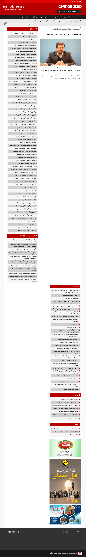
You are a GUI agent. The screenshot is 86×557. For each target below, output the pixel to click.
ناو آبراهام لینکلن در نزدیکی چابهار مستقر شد (25, 206)
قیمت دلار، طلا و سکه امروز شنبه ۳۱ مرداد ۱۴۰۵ (25, 39)
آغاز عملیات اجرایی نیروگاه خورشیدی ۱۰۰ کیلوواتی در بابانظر (22, 273)
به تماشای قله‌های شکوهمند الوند (70, 295)
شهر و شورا (35, 17)
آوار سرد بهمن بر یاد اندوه (72, 327)
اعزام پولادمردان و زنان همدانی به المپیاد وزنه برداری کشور (22, 266)
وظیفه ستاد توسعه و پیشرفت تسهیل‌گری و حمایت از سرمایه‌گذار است (60, 71)
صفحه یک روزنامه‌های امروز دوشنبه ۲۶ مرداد (25, 79)
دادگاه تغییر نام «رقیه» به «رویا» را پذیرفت (26, 154)
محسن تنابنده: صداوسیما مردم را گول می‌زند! (25, 76)
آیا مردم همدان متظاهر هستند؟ (71, 389)
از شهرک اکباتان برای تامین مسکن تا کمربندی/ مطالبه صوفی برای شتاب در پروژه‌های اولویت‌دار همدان (23, 245)
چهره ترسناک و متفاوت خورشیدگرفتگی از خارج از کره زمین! (22, 82)
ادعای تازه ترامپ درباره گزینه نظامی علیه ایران (25, 51)
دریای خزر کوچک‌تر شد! (30, 191)
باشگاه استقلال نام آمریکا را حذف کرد (27, 127)
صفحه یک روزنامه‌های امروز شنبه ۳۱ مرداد (26, 54)
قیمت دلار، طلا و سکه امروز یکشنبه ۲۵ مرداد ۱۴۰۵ (24, 103)
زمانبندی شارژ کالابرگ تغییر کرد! (29, 200)
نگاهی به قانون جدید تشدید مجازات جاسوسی (67, 348)
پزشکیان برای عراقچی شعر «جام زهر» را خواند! (25, 176)
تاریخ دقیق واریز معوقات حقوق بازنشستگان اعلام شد (24, 48)
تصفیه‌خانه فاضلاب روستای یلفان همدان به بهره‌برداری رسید (22, 276)
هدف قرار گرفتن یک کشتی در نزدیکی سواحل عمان (24, 215)
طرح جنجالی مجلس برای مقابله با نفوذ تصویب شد (24, 106)
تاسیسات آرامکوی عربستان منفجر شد (27, 163)
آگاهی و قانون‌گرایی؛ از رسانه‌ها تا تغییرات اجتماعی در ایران (65, 368)
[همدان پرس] (70, 9)
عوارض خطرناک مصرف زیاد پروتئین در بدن (26, 109)
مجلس (57, 17)
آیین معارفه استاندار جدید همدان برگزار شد (68, 411)
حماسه (51, 17)
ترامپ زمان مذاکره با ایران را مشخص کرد (26, 209)
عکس (17, 17)
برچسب (63, 21)
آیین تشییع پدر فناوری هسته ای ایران (69, 399)
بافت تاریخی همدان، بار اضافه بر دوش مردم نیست (66, 432)
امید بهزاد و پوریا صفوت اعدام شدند (27, 221)
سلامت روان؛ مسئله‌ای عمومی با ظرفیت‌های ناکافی (66, 345)
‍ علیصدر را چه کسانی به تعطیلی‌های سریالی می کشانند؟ (65, 309)
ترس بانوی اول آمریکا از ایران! (29, 69)
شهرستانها (44, 17)
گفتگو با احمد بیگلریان (73, 435)
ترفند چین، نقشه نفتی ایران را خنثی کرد (27, 142)
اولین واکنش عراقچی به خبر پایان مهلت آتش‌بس (25, 130)
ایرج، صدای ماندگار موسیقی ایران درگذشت (26, 136)
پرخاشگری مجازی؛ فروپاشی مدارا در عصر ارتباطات (67, 376)
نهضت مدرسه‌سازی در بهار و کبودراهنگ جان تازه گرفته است (64, 429)
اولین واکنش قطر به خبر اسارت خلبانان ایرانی (26, 115)
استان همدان (26, 17)
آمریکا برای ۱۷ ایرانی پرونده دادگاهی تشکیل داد (25, 63)
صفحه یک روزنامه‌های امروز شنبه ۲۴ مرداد (26, 133)
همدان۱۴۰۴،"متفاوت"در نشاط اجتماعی (69, 342)
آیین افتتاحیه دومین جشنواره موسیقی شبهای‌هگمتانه (66, 408)
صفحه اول (77, 17)
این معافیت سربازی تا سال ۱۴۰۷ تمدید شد (26, 185)
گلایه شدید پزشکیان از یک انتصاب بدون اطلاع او (25, 85)
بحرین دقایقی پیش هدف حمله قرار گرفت (26, 188)
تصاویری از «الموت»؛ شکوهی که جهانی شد (26, 230)
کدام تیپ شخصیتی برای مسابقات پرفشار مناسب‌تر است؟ (65, 317)
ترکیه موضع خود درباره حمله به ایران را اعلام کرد (25, 173)
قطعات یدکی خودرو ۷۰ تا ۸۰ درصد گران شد (26, 227)
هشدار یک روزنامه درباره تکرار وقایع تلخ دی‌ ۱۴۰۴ (24, 73)
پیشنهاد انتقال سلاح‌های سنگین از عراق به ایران (25, 45)
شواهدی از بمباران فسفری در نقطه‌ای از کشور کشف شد (23, 170)
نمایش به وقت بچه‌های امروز (71, 324)
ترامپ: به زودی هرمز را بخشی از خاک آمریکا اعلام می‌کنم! (22, 124)
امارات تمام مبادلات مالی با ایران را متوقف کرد (25, 57)
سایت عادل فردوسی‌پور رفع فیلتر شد (27, 42)
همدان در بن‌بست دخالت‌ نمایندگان (70, 361)
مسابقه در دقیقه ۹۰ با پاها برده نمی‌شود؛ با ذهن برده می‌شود (64, 306)
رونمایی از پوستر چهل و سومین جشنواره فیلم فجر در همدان (64, 405)
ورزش (64, 17)
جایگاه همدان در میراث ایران (71, 298)
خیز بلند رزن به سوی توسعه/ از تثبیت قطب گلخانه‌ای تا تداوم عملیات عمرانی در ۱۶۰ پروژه (23, 262)
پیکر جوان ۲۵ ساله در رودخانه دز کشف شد (26, 112)
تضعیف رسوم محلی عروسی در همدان (69, 382)
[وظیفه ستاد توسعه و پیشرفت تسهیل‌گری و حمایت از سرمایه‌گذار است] (60, 65)
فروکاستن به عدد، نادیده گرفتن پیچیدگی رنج (68, 339)
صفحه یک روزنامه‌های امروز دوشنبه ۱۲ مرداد (26, 224)
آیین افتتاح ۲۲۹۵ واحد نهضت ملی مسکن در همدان (24, 249)
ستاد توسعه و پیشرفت (51, 21)
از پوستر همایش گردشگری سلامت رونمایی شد (67, 402)
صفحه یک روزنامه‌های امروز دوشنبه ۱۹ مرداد (26, 160)
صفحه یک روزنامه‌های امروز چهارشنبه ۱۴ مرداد (25, 203)
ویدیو (76, 395)
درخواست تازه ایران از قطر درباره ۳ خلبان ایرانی (25, 100)
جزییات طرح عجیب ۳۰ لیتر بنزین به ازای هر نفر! (25, 118)
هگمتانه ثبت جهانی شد (73, 419)
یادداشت (75, 286)
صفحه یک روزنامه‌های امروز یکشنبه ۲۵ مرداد (25, 121)
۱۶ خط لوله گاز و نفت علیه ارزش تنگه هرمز (26, 157)
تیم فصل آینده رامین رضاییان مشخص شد (26, 197)
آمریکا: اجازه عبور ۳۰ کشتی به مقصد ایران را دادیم (24, 167)
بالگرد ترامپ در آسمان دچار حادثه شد (27, 194)
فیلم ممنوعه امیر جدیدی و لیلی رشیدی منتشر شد (24, 151)
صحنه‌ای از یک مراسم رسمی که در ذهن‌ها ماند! (25, 88)
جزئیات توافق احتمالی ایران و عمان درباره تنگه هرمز (24, 218)
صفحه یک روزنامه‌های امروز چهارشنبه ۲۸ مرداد (25, 66)
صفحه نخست (74, 21)
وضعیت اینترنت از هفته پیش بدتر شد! (27, 94)
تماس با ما (72, 1)
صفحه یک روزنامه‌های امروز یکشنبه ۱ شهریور (25, 33)
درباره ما (79, 1)
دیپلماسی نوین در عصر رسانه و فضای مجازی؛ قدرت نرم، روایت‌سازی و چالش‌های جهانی (65, 357)
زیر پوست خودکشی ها (73, 379)
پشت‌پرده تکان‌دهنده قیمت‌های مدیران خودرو (25, 60)
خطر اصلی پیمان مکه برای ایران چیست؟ (27, 139)
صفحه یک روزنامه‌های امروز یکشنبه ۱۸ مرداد (25, 179)
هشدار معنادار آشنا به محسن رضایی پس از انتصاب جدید (23, 145)
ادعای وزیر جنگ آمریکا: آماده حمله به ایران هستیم (24, 212)
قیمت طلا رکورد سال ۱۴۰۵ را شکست (27, 36)
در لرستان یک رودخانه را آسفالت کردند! (27, 91)
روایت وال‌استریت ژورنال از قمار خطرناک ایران (25, 182)
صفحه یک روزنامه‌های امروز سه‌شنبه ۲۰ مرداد (25, 148)
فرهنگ (70, 17)
